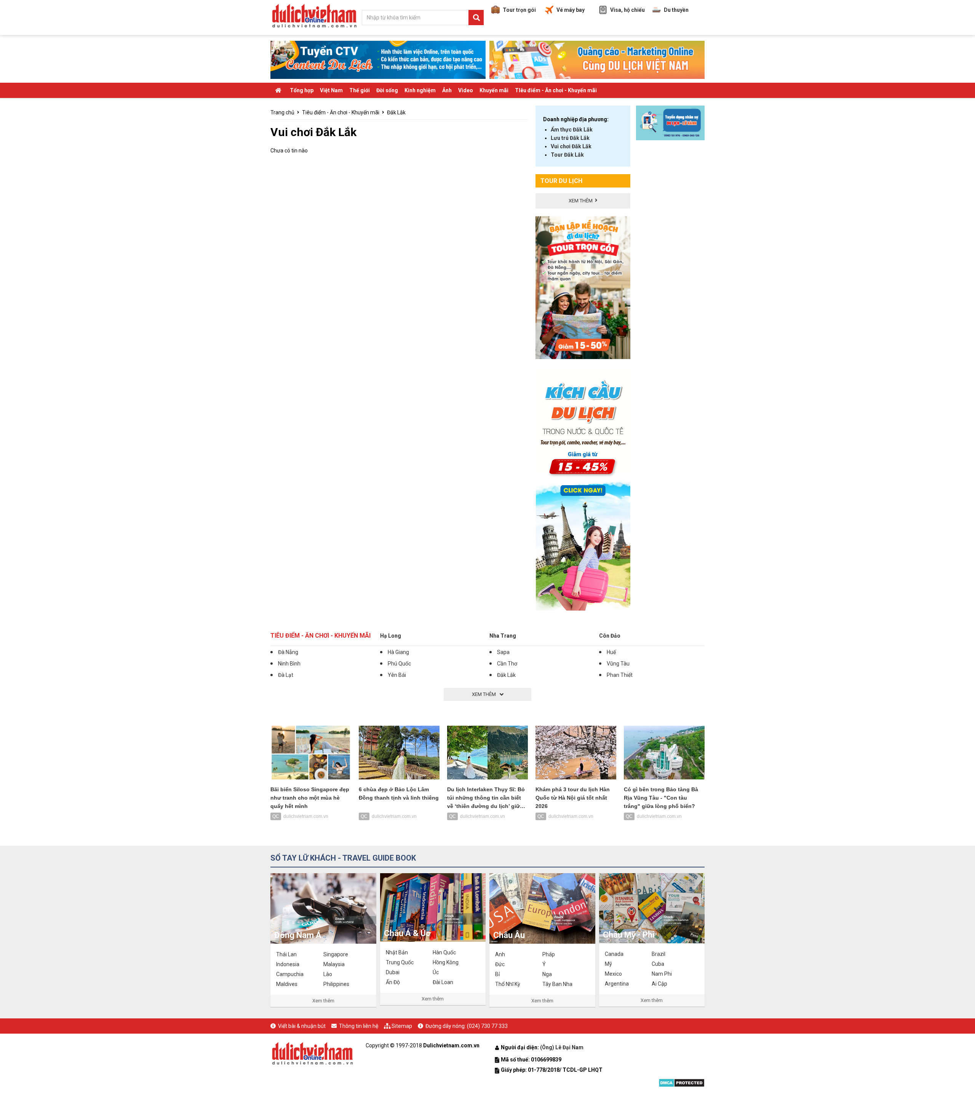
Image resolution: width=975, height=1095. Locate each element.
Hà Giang (398, 652)
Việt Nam (331, 90)
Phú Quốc (399, 664)
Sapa (503, 652)
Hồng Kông (446, 962)
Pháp (548, 954)
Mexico (613, 974)
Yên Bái (397, 675)
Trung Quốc (400, 962)
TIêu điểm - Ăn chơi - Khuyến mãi (556, 90)
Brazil (658, 954)
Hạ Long (390, 636)
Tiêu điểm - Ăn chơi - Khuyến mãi (340, 112)
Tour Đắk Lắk (567, 155)
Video (465, 90)
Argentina (617, 984)
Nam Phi (662, 974)
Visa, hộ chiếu (627, 10)
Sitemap (402, 1026)
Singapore (335, 954)
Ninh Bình (289, 664)
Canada (614, 954)
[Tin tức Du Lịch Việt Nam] (312, 1052)
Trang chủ (282, 112)
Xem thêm (323, 1001)
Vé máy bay (570, 10)
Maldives (286, 984)
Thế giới (359, 90)
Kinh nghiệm (420, 90)
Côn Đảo (609, 636)
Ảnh (447, 90)
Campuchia (290, 974)
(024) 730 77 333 (487, 1026)
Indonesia (287, 964)
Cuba (658, 964)
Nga (547, 974)
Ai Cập (659, 984)
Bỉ (497, 974)
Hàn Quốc (444, 952)
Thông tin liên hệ (358, 1026)
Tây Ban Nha (557, 984)
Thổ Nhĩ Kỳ (507, 984)
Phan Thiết (620, 675)
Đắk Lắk (396, 112)
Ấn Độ (393, 982)
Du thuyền (676, 10)
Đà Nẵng (288, 652)
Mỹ (608, 964)
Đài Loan (443, 982)
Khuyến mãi (494, 90)
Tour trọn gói (519, 10)
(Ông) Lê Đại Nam (562, 1047)
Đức (500, 964)
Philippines (336, 984)
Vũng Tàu (618, 664)
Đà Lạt (285, 675)
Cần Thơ (507, 664)
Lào (327, 974)
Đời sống (387, 90)
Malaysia (334, 964)
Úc (436, 972)
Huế (611, 652)
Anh (500, 954)
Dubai (393, 972)
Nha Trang (502, 636)
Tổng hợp (301, 90)
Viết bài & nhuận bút (302, 1026)
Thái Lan (286, 954)
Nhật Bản (397, 952)
